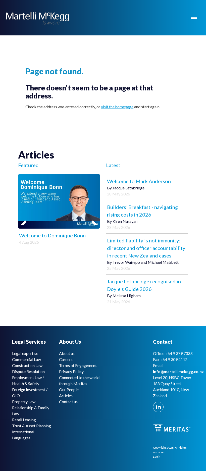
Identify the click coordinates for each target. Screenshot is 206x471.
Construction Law (27, 365)
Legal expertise (25, 353)
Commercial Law (26, 359)
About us (67, 353)
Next (92, 219)
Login (156, 456)
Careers (66, 359)
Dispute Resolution (28, 371)
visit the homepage (117, 106)
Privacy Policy (71, 371)
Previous (26, 219)
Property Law (23, 401)
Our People (69, 389)
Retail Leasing (24, 419)
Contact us (68, 401)
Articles (66, 395)
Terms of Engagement (78, 365)
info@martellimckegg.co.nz (178, 371)
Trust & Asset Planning (31, 425)
